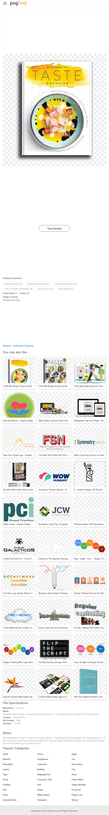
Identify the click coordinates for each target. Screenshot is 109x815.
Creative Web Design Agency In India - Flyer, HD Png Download (67, 696)
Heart (5, 753)
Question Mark (10, 799)
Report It (7, 345)
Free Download (54, 228)
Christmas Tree (44, 779)
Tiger (5, 774)
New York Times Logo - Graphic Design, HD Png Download (29, 455)
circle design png (65, 288)
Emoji (5, 779)
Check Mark (77, 779)
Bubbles (41, 769)
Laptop (6, 769)
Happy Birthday (79, 784)
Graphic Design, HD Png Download (90, 524)
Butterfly (7, 759)
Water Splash (43, 794)
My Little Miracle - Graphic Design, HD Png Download (27, 420)
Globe (40, 789)
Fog (73, 769)
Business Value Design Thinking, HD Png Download (62, 593)
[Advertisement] (54, 34)
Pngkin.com (77, 794)
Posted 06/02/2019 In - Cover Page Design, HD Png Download (31, 558)
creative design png (13, 283)
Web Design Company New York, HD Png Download (62, 420)
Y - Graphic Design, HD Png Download (91, 489)
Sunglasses (42, 759)
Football (6, 784)
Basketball (7, 764)
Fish (5, 789)
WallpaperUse (43, 774)
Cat (73, 759)
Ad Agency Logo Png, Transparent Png (56, 524)
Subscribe (42, 764)
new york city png (45, 288)
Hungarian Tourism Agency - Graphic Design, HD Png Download (68, 489)
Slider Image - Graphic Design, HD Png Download (25, 524)
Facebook (41, 799)
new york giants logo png (65, 283)
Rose (74, 774)
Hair (39, 784)
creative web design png (38, 283)
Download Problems (23, 345)
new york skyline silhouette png (18, 288)
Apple (74, 753)
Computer (76, 789)
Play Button (77, 764)
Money (75, 799)
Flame (40, 753)
